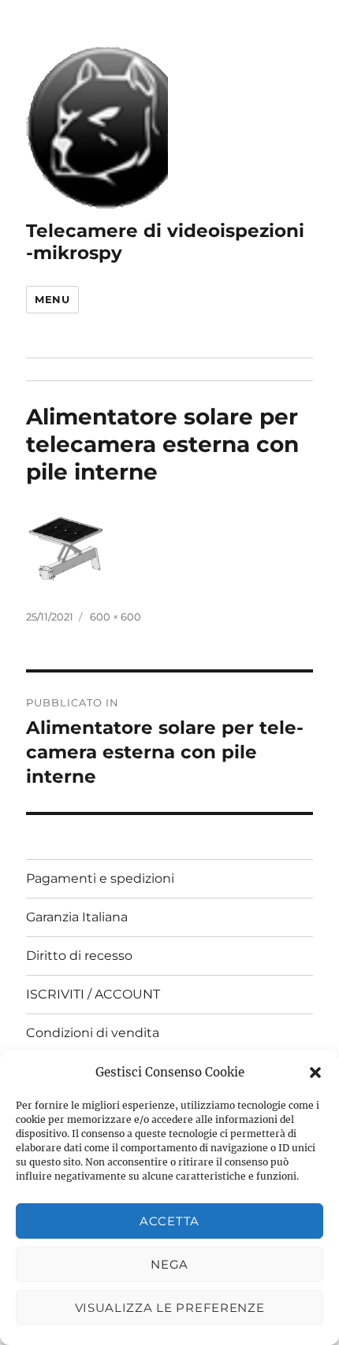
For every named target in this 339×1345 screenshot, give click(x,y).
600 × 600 (115, 616)
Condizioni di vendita (92, 1032)
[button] (315, 1072)
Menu (52, 299)
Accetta (169, 1220)
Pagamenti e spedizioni (100, 878)
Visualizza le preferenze (170, 1307)
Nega (169, 1264)
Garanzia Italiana (77, 917)
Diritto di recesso (79, 955)
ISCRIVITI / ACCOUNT (93, 994)
